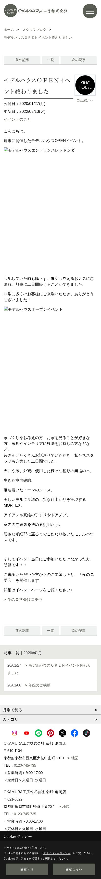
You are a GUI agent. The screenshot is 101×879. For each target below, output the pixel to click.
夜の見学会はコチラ (25, 599)
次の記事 (79, 60)
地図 (74, 758)
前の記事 (22, 60)
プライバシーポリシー (56, 853)
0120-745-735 (25, 765)
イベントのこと (17, 119)
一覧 (50, 60)
